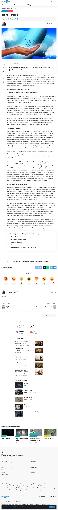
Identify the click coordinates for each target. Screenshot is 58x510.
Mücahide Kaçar (18, 350)
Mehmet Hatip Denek (19, 357)
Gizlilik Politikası (16, 506)
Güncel (25, 392)
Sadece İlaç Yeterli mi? (16, 70)
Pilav (25, 404)
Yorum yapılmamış (42, 23)
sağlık (41, 261)
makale (27, 261)
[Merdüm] (39, 365)
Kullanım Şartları (26, 506)
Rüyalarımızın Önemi (16, 245)
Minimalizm (26, 383)
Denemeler (47, 435)
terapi (45, 261)
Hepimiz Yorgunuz (28, 390)
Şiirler (24, 350)
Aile (24, 373)
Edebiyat (27, 357)
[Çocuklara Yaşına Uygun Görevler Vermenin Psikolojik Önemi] (39, 372)
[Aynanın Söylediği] (19, 399)
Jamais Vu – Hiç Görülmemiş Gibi (22, 341)
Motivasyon (34, 435)
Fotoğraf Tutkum (48, 438)
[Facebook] (22, 326)
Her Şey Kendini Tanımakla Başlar (32, 411)
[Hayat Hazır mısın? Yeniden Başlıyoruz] (36, 432)
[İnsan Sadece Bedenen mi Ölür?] (22, 432)
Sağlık (10, 11)
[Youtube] (36, 332)
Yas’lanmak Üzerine (16, 242)
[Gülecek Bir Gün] (39, 350)
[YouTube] (51, 496)
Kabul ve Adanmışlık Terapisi (18, 239)
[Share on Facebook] (8, 19)
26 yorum (30, 399)
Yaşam (25, 385)
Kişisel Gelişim (34, 433)
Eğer (16, 355)
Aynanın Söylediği (28, 397)
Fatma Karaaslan (18, 373)
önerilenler (32, 261)
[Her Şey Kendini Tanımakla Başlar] (19, 414)
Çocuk (27, 373)
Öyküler (25, 399)
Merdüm (17, 363)
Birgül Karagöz (18, 343)
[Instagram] (22, 332)
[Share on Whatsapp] (13, 19)
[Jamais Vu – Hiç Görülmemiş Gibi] (39, 343)
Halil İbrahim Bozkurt (19, 365)
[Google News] (53, 496)
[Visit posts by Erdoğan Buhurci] (4, 24)
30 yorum (34, 392)
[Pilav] (19, 407)
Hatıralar (26, 406)
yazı (48, 261)
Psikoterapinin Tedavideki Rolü (42, 67)
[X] (36, 326)
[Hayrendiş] (7, 1)
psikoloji (38, 261)
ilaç (24, 261)
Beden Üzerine (15, 237)
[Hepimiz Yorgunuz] (19, 392)
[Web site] (55, 292)
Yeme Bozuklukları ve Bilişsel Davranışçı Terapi (23, 247)
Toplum (29, 392)
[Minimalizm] (19, 385)
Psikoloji (4, 11)
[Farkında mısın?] (8, 432)
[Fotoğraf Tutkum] (50, 432)
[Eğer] (39, 358)
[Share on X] (11, 19)
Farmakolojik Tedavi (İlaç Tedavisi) (19, 67)
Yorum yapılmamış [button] (49, 315)
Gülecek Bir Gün (19, 348)
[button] (52, 507)
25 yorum (30, 414)
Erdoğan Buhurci (11, 23)
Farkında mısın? (6, 438)
